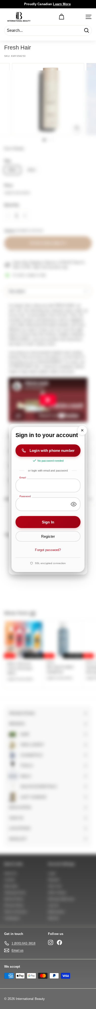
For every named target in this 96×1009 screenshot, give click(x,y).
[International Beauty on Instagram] (50, 942)
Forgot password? (48, 550)
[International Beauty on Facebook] (59, 942)
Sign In (48, 522)
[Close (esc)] (82, 430)
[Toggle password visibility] (74, 504)
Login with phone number (52, 450)
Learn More (61, 4)
